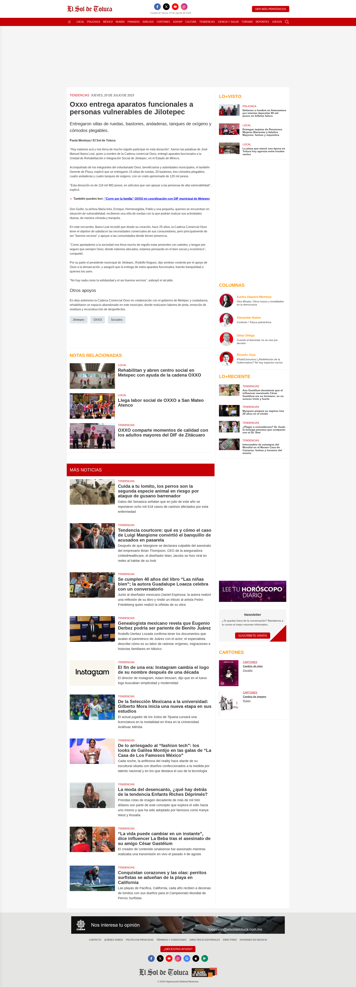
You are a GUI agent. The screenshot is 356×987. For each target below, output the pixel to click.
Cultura (190, 21)
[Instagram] (184, 6)
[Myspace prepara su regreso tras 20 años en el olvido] (229, 410)
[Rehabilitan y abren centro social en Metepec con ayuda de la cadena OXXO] (92, 376)
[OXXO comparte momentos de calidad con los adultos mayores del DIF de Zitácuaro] (92, 436)
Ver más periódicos (270, 9)
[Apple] (195, 958)
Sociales (116, 319)
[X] (166, 6)
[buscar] (287, 22)
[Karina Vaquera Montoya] (226, 300)
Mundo (120, 21)
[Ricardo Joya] (226, 358)
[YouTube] (175, 6)
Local (80, 21)
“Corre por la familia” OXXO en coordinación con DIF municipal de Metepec (157, 198)
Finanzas (134, 21)
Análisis (148, 21)
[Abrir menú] (69, 21)
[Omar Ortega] (226, 339)
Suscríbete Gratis (252, 635)
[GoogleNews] (187, 958)
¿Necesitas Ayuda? (178, 949)
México (108, 21)
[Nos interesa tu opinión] (178, 925)
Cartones (163, 21)
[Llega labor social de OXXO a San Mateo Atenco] (92, 406)
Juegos (277, 21)
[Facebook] (157, 6)
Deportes (262, 21)
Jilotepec (79, 319)
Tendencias (207, 21)
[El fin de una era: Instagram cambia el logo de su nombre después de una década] (92, 675)
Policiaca (93, 21)
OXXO (97, 319)
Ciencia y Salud (228, 21)
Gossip (177, 21)
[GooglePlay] (204, 958)
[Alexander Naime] (226, 319)
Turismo (247, 21)
